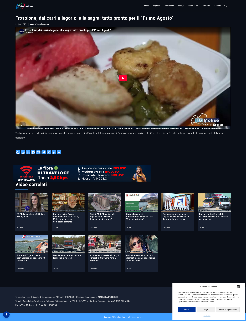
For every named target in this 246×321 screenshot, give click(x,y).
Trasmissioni (169, 5)
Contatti (217, 5)
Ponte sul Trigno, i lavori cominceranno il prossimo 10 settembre (31, 258)
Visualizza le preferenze (228, 310)
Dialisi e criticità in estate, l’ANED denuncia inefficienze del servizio (213, 216)
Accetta (186, 310)
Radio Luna (193, 5)
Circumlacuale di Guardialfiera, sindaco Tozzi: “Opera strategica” (140, 216)
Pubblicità (206, 5)
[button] (238, 286)
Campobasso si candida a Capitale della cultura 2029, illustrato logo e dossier (176, 216)
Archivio (181, 5)
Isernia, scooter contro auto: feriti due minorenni (67, 256)
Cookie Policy (207, 316)
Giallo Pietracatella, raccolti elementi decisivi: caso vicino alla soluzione (140, 258)
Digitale (156, 5)
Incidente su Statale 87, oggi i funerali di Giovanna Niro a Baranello (104, 258)
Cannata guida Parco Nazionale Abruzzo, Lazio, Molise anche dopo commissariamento (66, 218)
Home (146, 5)
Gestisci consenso (6, 314)
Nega (206, 310)
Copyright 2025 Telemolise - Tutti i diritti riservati (123, 317)
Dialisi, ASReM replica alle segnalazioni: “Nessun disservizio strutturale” (102, 216)
